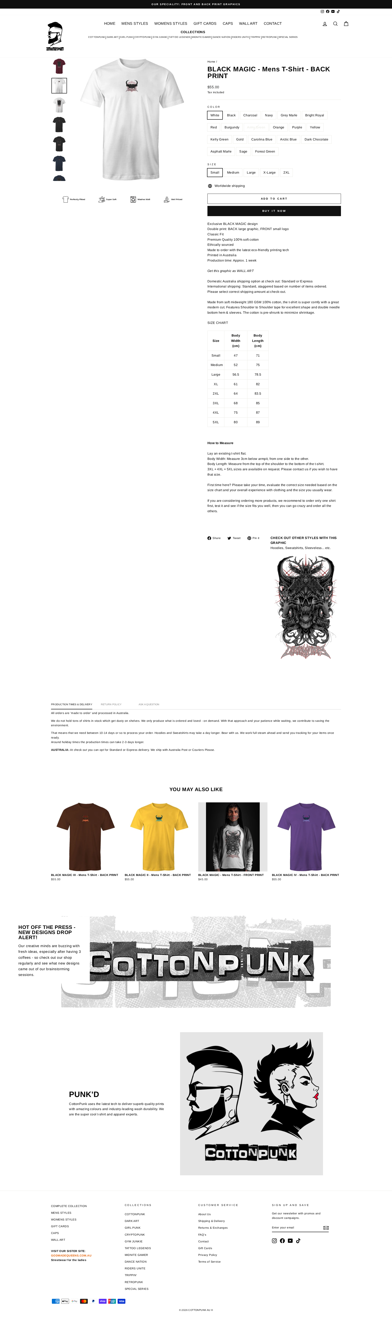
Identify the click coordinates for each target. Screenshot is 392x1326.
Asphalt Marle (221, 151)
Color (213, 106)
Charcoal (250, 115)
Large (251, 172)
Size (212, 164)
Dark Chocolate (317, 139)
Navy (269, 115)
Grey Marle (289, 115)
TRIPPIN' (255, 37)
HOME (110, 23)
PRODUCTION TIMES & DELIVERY (71, 704)
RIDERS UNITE (240, 37)
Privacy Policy (207, 1254)
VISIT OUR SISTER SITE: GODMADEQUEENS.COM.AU (71, 1256)
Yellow (315, 127)
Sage (243, 151)
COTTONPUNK (96, 37)
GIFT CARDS (205, 23)
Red (213, 127)
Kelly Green (219, 139)
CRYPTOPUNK (143, 37)
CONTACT (273, 23)
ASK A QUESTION (149, 704)
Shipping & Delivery (211, 1221)
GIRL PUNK (126, 37)
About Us (204, 1214)
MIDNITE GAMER (201, 37)
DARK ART (112, 37)
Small (214, 172)
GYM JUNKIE (160, 37)
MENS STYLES (134, 23)
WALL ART (248, 23)
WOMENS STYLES (170, 23)
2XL (286, 172)
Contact (203, 1241)
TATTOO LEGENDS (179, 37)
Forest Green (265, 151)
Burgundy (232, 127)
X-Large (269, 172)
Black (231, 115)
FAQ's (202, 1234)
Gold (240, 139)
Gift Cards (205, 1248)
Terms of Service (209, 1261)
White (214, 115)
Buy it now (274, 210)
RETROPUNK (269, 37)
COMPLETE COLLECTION (69, 1206)
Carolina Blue (261, 139)
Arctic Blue (288, 139)
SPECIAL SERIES (288, 37)
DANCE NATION (222, 37)
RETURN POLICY (111, 704)
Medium (233, 172)
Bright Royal (314, 115)
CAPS (228, 23)
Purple (297, 127)
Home (211, 61)
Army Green (256, 127)
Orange (278, 127)
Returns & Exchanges (213, 1227)
